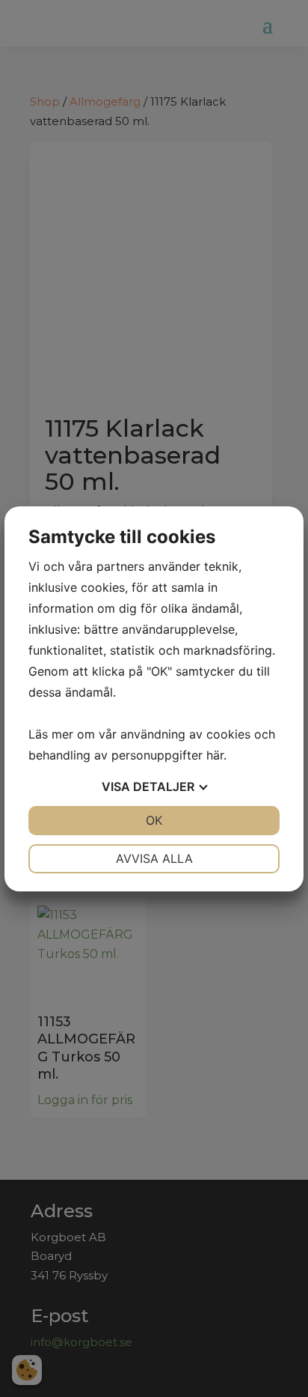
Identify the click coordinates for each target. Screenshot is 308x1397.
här (215, 755)
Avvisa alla (154, 858)
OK (154, 820)
